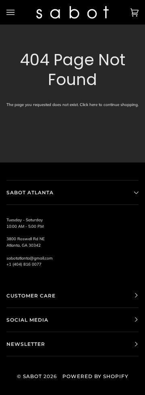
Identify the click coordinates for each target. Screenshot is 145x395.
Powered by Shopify (95, 376)
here (93, 104)
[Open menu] (18, 12)
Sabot (32, 376)
